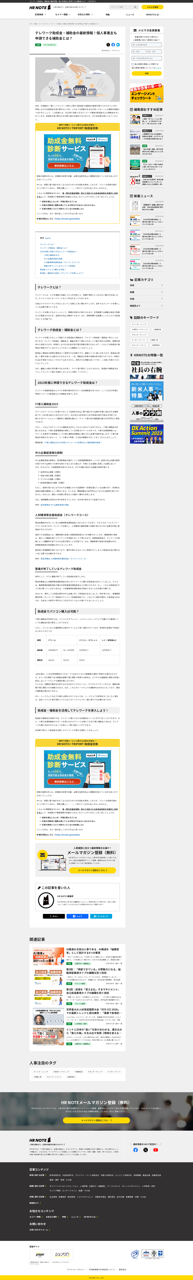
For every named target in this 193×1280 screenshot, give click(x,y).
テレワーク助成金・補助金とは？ (54, 248)
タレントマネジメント (131, 1186)
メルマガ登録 (152, 7)
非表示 (48, 238)
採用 (132, 285)
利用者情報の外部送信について (102, 1269)
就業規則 (62, 1196)
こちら (158, 67)
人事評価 (83, 1186)
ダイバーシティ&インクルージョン (64, 1186)
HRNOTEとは (152, 14)
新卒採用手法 (55, 1175)
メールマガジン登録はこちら (91, 870)
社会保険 (53, 1196)
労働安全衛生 (100, 1196)
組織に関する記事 (36, 1186)
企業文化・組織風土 (97, 1186)
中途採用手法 (67, 1175)
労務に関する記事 (36, 1196)
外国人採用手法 (107, 1175)
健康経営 (79, 1072)
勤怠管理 (71, 1196)
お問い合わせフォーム (38, 1229)
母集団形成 (156, 1175)
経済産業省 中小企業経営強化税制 (55, 504)
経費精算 (129, 1196)
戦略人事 (38, 1077)
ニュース (130, 14)
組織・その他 (84, 1190)
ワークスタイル (113, 1186)
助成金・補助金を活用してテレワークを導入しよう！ (62, 273)
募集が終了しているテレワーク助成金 (59, 265)
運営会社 (122, 1269)
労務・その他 (140, 1196)
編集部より (135, 305)
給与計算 (120, 1196)
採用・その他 (66, 1179)
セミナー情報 (35, 1216)
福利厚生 (111, 1196)
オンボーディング (96, 1072)
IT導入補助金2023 (51, 255)
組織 (132, 292)
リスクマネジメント (85, 1196)
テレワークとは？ (47, 244)
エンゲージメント (54, 1077)
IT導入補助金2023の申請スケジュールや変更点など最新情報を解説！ (73, 442)
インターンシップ (41, 1072)
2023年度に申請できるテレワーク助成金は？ (59, 251)
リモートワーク (115, 1072)
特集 (108, 14)
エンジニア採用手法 (123, 1175)
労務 (132, 298)
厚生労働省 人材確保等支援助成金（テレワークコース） (64, 558)
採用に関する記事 (36, 1175)
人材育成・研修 (148, 1186)
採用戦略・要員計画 (142, 1175)
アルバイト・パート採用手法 (87, 1175)
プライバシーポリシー (76, 1269)
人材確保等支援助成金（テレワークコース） (62, 262)
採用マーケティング (62, 1072)
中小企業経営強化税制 (53, 258)
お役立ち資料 (51, 1216)
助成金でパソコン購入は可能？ (53, 269)
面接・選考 (54, 1179)
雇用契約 (71, 1077)
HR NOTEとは (90, 1216)
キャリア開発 (55, 1190)
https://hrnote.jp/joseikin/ (67, 218)
